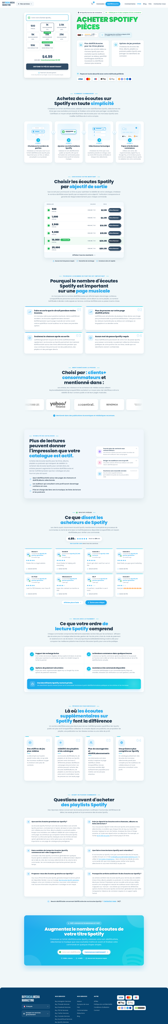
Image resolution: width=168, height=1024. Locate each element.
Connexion (100, 4)
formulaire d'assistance (107, 859)
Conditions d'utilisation (101, 1007)
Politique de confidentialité (103, 1004)
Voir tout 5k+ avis (76, 543)
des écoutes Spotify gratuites (69, 880)
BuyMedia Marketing (8, 4)
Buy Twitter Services (62, 1013)
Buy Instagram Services (63, 1001)
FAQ (150, 4)
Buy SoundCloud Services (63, 1019)
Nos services (25, 4)
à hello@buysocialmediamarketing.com (124, 857)
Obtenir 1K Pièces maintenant (47, 66)
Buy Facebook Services (62, 1007)
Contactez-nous (160, 4)
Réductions (81, 1013)
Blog (144, 4)
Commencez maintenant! (95, 952)
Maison (79, 1001)
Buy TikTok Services (61, 1010)
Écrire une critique (97, 603)
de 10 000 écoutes (103, 836)
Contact (97, 1010)
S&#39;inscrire (113, 4)
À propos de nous (83, 1004)
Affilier (96, 1001)
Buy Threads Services (62, 1004)
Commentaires (133, 4)
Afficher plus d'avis (71, 603)
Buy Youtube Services (62, 1016)
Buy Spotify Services (62, 1022)
